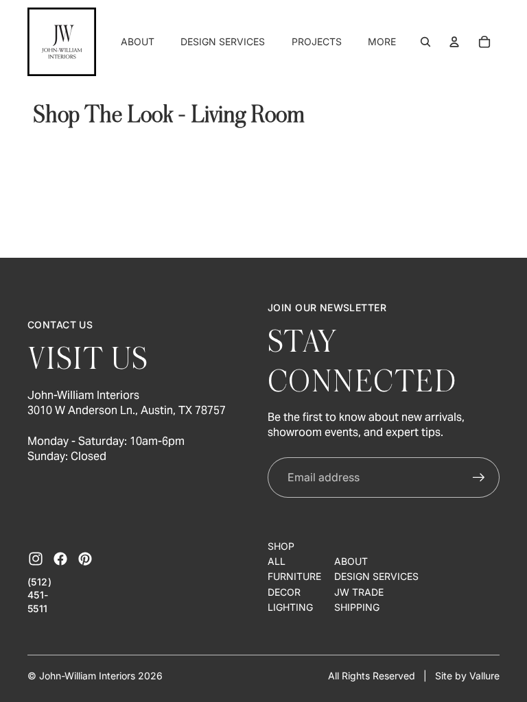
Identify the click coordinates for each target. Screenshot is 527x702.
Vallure (484, 675)
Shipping (356, 607)
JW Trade (359, 592)
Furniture (294, 576)
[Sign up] (479, 477)
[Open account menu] (454, 42)
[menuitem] (382, 42)
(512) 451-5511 (39, 595)
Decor (284, 592)
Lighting (290, 607)
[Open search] (425, 42)
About (351, 561)
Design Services (376, 576)
